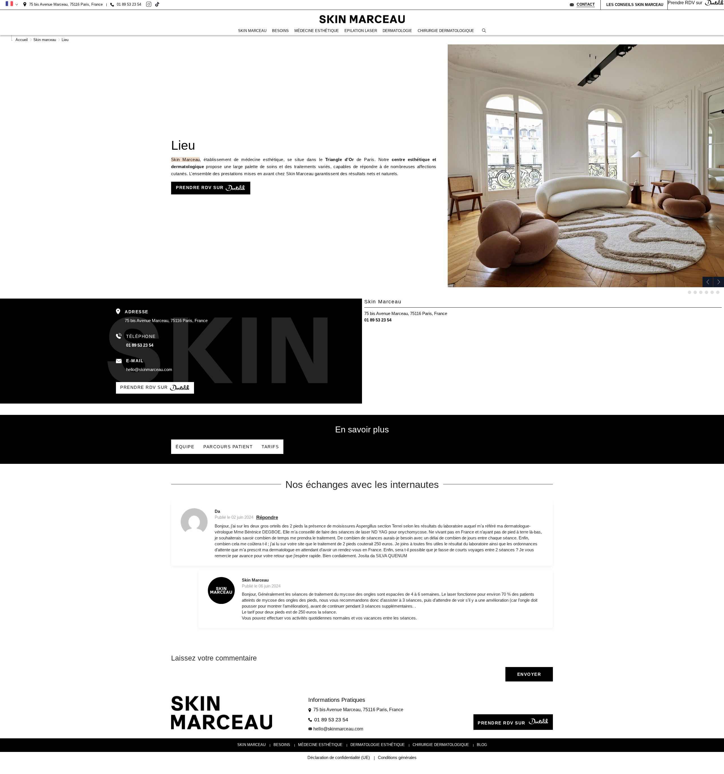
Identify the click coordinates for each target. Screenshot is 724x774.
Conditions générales (397, 757)
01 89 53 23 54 (139, 345)
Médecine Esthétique (320, 745)
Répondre (267, 517)
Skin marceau (251, 745)
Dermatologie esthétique (377, 745)
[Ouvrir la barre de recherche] (484, 31)
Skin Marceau (185, 159)
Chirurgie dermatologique (441, 745)
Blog (482, 745)
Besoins (281, 745)
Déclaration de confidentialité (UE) (338, 757)
